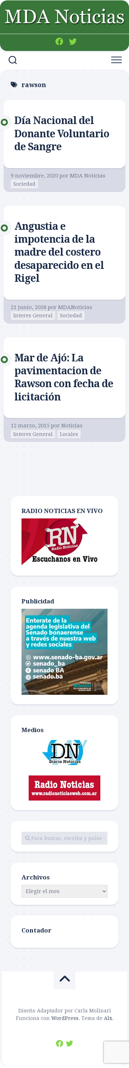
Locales (69, 434)
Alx (108, 1018)
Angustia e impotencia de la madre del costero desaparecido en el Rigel (59, 252)
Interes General (33, 315)
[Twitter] (73, 42)
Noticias (71, 425)
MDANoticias (75, 307)
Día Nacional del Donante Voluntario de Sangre (61, 134)
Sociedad (24, 184)
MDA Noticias (87, 175)
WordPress (64, 1018)
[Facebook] (59, 42)
